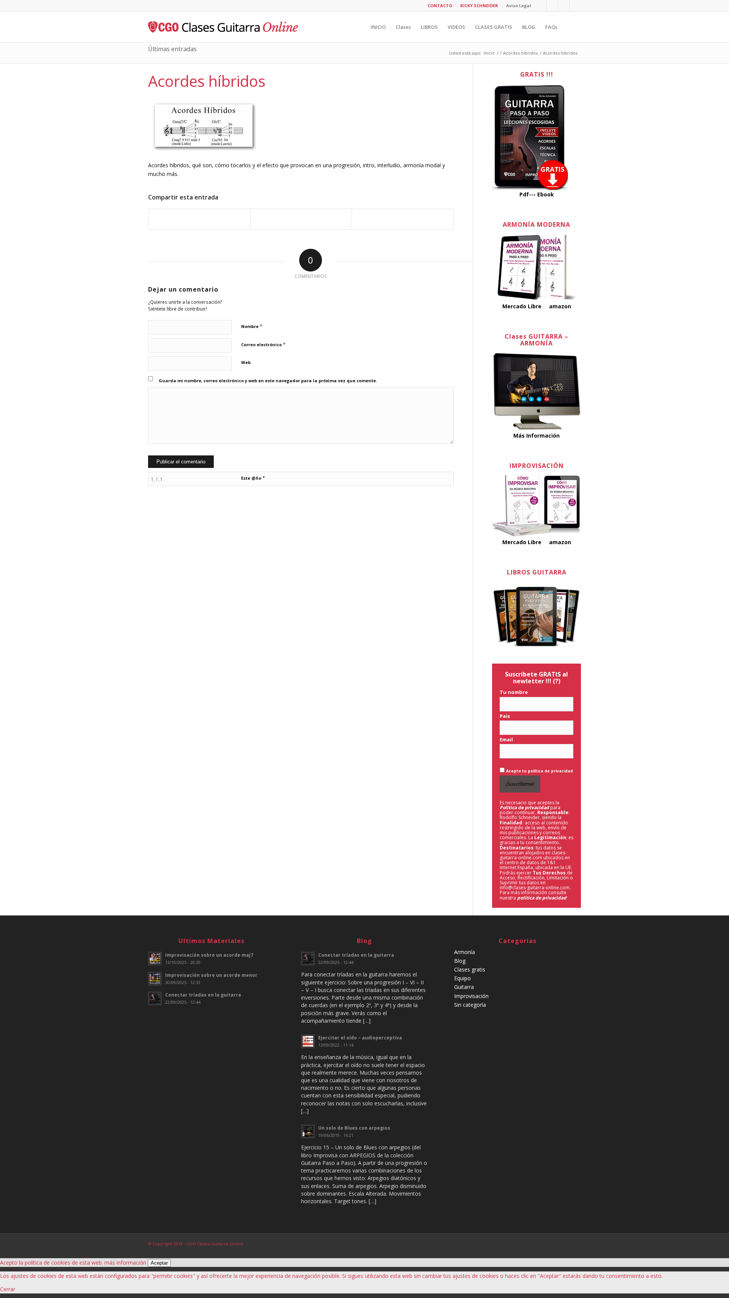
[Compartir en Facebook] (199, 219)
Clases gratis (469, 969)
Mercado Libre (521, 306)
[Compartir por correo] (402, 219)
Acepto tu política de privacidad (539, 771)
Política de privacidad (524, 807)
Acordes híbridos (206, 81)
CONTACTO (440, 5)
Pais (505, 716)
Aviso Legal (518, 5)
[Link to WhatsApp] (575, 5)
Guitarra (464, 986)
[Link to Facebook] (540, 5)
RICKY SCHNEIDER (479, 5)
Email (506, 739)
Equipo (462, 978)
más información (125, 1262)
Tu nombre (514, 692)
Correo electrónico (263, 344)
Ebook (545, 194)
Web (246, 362)
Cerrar (7, 1289)
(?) (556, 681)
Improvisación (471, 996)
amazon (560, 306)
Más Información (536, 435)
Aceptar (159, 1263)
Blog (459, 960)
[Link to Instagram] (563, 5)
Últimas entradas (172, 49)
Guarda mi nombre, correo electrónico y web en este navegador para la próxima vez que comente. (268, 380)
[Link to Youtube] (552, 5)
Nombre (251, 326)
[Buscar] (569, 27)
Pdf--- (527, 194)
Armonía (464, 952)
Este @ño (253, 477)
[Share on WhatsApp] (301, 219)
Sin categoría (470, 1004)
